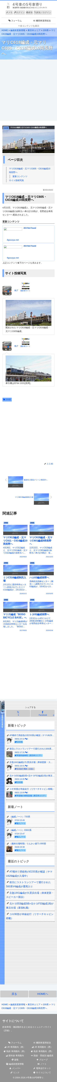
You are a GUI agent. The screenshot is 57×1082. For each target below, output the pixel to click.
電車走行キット (43, 1068)
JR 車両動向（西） (43, 1047)
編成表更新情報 (16, 1064)
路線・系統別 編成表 (43, 1055)
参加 (30, 12)
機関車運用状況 (43, 1042)
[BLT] (7, 290)
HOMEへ (42, 993)
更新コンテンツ (19, 176)
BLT (16, 290)
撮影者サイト (25, 291)
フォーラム (16, 1042)
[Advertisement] (28, 90)
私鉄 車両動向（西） (43, 1051)
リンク (15, 1072)
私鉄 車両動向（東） (16, 1051)
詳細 (7, 1030)
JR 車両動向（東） (16, 1047)
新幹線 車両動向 (16, 1055)
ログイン (20, 12)
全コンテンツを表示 (29, 26)
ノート (43, 1064)
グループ (43, 1059)
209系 (8, 399)
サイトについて (43, 1072)
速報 (16, 1059)
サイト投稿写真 (16, 180)
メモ (10, 12)
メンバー (16, 1068)
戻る (14, 993)
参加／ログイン (43, 12)
